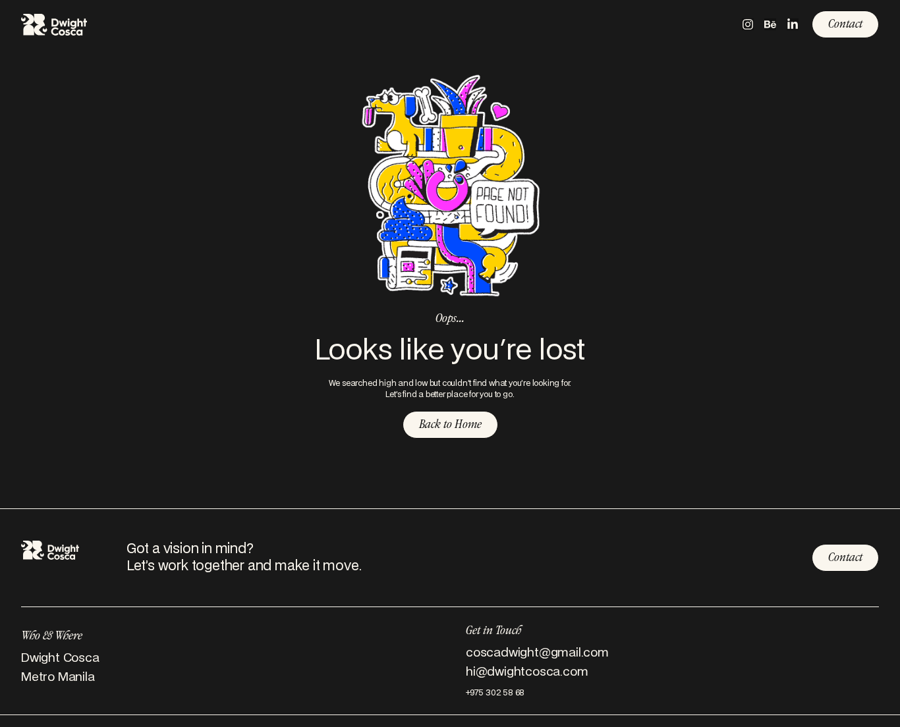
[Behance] (770, 24)
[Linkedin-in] (793, 24)
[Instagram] (748, 24)
